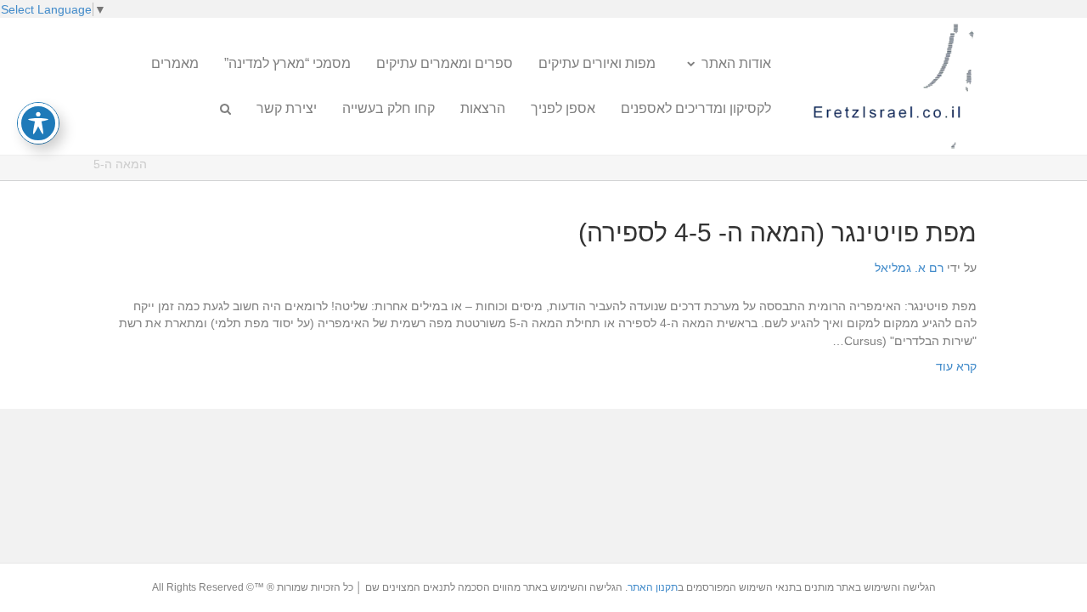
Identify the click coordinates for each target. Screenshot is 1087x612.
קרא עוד (956, 366)
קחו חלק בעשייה (388, 108)
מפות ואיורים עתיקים (597, 63)
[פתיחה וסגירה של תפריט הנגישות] (38, 123)
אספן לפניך (563, 108)
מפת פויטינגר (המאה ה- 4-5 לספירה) (777, 232)
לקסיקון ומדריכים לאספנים (696, 108)
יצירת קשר (286, 108)
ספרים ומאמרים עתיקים (444, 63)
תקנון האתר (653, 587)
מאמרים (175, 63)
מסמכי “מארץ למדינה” (287, 63)
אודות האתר (736, 63)
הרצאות (482, 108)
